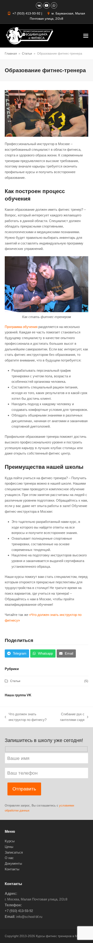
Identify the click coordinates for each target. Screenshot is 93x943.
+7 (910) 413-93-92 (26, 13)
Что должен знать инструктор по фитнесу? (25, 717)
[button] (85, 36)
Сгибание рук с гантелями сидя (69, 717)
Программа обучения (21, 327)
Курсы (10, 841)
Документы (13, 863)
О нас (9, 858)
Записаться (14, 852)
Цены (9, 847)
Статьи (15, 681)
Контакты (12, 869)
